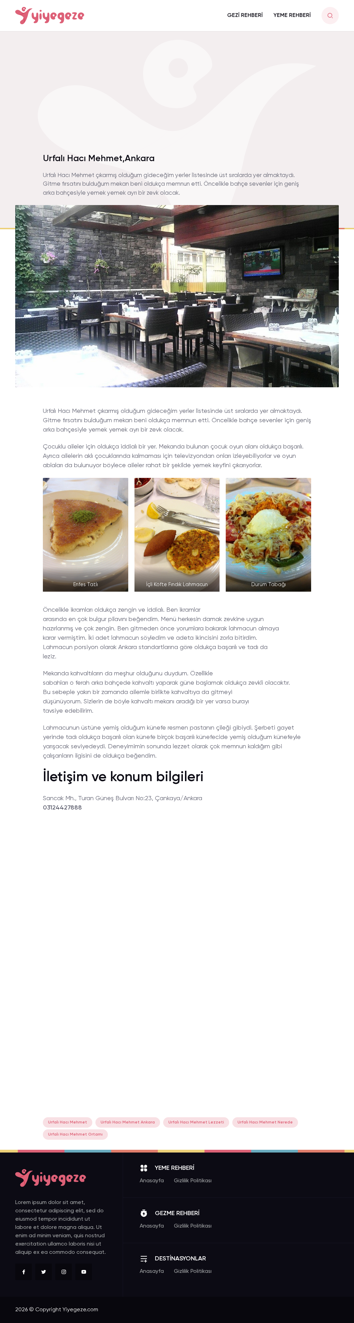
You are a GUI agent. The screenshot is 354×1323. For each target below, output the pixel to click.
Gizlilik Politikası (193, 1181)
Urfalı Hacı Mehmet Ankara (128, 1122)
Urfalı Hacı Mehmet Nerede (265, 1122)
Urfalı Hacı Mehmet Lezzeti (196, 1122)
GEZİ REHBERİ (245, 15)
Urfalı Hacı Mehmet (67, 1122)
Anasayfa (152, 1181)
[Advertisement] (177, 96)
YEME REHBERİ (292, 15)
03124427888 (62, 808)
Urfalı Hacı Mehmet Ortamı (75, 1134)
